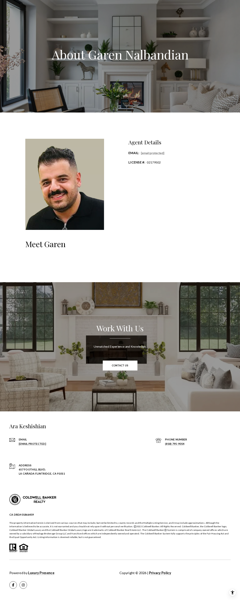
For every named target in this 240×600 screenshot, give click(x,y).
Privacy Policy (160, 573)
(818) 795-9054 (174, 443)
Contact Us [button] (120, 365)
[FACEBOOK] (13, 585)
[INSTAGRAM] (23, 585)
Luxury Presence (41, 573)
